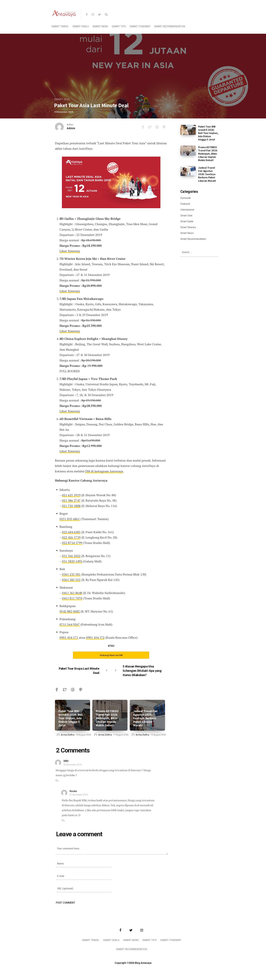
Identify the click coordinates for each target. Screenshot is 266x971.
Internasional (187, 210)
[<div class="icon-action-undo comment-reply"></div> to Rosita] (62, 821)
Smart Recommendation (169, 26)
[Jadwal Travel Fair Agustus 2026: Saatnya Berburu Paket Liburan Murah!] (188, 171)
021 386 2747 (71, 500)
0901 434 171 (69, 637)
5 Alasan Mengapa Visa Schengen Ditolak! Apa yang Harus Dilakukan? (142, 670)
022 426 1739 (71, 537)
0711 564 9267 (70, 624)
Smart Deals (81, 26)
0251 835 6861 (70, 519)
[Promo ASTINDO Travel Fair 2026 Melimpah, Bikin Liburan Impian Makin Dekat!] (188, 150)
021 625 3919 (71, 495)
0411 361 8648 (72, 593)
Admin (71, 128)
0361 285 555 (71, 580)
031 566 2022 (71, 556)
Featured (185, 204)
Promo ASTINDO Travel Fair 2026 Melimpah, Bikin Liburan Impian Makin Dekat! (107, 718)
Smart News (100, 26)
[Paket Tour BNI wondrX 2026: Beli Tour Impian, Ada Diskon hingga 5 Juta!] (188, 130)
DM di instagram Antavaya (104, 471)
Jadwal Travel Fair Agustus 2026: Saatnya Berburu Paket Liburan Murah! (145, 718)
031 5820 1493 (72, 561)
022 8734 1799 (72, 543)
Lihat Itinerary (70, 251)
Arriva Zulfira (67, 734)
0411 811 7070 (72, 598)
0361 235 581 (71, 574)
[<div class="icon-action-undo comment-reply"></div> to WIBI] (56, 781)
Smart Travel (60, 26)
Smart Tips (119, 26)
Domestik (185, 198)
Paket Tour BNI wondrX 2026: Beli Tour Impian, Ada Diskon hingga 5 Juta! (70, 718)
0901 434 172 (95, 637)
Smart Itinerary (140, 26)
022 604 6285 (71, 532)
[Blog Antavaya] (64, 24)
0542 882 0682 (70, 611)
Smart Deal (62, 99)
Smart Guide (186, 221)
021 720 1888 (71, 506)
